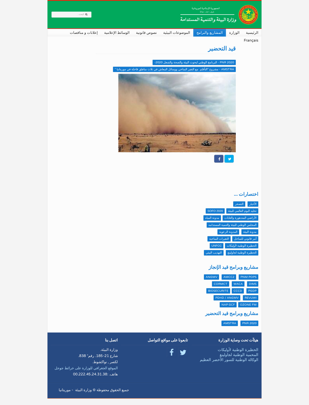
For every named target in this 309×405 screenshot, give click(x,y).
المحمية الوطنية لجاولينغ (239, 354)
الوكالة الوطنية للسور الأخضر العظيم (229, 359)
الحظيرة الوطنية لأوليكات (238, 349)
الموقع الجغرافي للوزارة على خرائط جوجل (86, 368)
